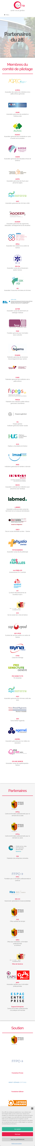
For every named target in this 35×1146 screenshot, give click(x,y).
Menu (7, 14)
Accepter (17, 1129)
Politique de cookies (16, 1143)
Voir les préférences (17, 1139)
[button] (32, 1108)
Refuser (17, 1134)
